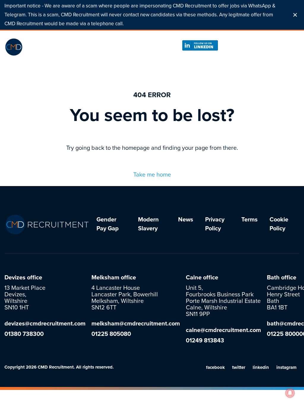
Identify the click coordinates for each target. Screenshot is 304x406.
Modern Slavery (148, 224)
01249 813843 (205, 340)
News (185, 219)
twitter (238, 367)
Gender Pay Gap (107, 224)
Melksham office (113, 277)
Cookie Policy (279, 224)
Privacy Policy (214, 224)
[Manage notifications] (290, 393)
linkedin (261, 367)
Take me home (152, 174)
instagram (286, 367)
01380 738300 (24, 334)
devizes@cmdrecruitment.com (45, 323)
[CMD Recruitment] (41, 46)
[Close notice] (295, 14)
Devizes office (23, 277)
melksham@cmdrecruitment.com (135, 323)
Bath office (281, 277)
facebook (215, 367)
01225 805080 (243, 45)
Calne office (202, 277)
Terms (249, 219)
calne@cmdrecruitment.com (223, 330)
